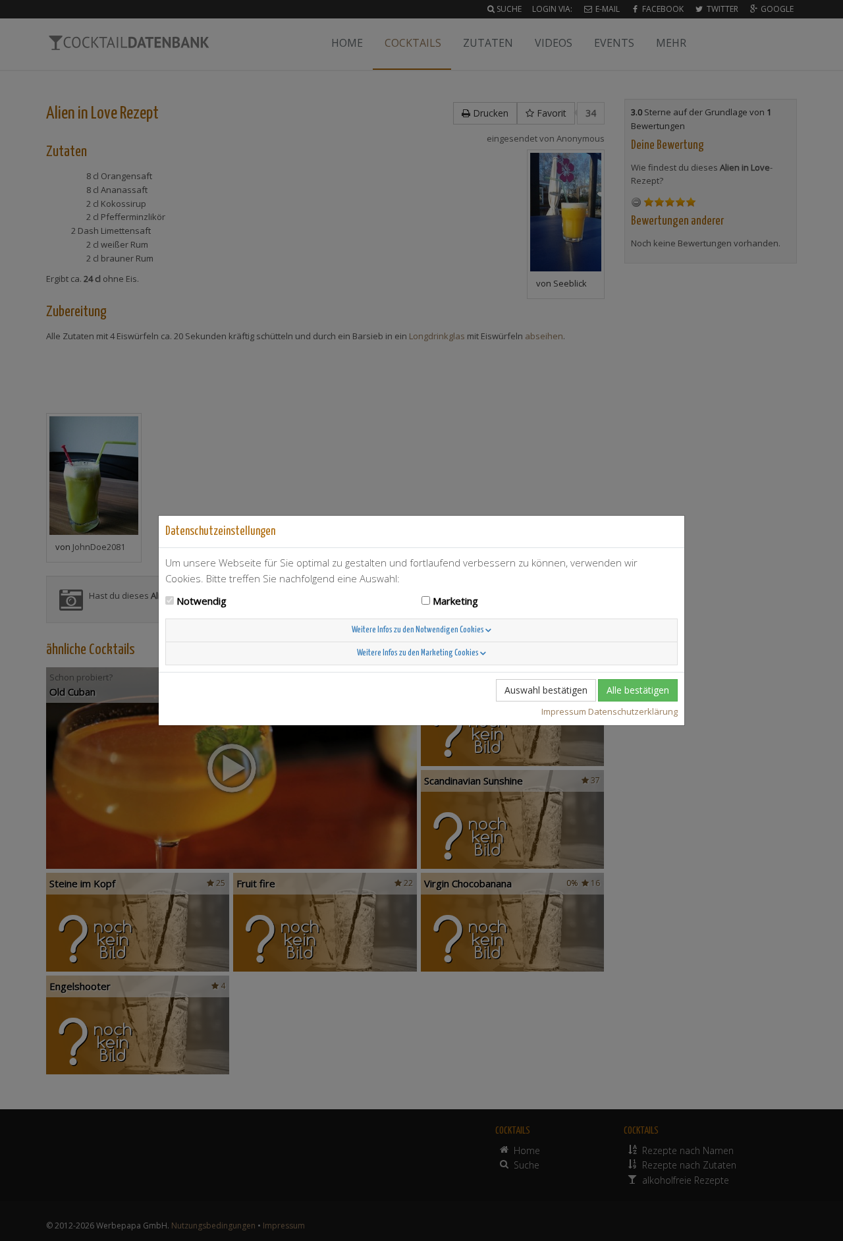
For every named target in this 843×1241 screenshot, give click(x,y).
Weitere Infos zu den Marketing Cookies (418, 653)
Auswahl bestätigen (545, 690)
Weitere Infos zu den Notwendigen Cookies (418, 630)
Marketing (455, 600)
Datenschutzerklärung (633, 711)
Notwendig (202, 600)
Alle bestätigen (638, 690)
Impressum (563, 711)
